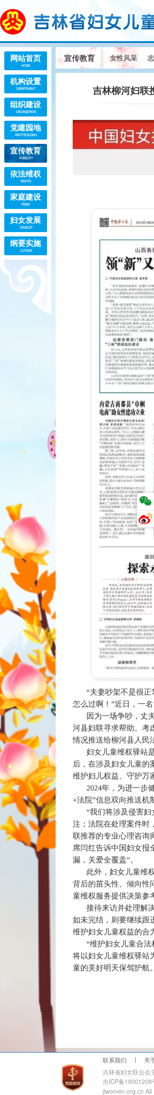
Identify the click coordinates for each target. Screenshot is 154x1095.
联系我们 (115, 1060)
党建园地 (25, 129)
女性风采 (123, 58)
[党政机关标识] (73, 1077)
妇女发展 (25, 222)
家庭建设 (25, 198)
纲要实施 (25, 245)
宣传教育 (25, 152)
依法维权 (25, 175)
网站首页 (25, 60)
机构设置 (25, 83)
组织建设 (25, 106)
